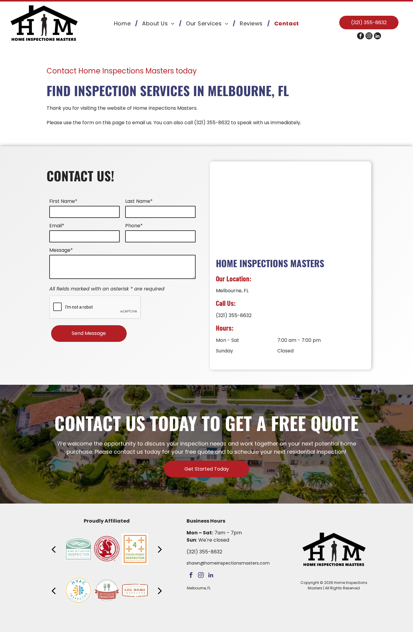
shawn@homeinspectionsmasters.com (228, 563)
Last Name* (139, 201)
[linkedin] (377, 36)
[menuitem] (123, 23)
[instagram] (369, 36)
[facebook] (360, 36)
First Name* (63, 201)
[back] (53, 549)
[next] (160, 549)
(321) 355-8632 (212, 122)
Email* (56, 225)
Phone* (134, 225)
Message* (61, 250)
